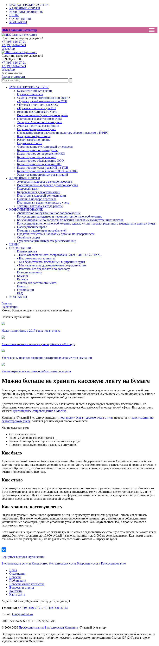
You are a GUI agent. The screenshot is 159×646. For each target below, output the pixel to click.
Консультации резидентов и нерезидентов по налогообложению (59, 216)
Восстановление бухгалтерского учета (42, 115)
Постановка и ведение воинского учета (43, 202)
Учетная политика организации (38, 125)
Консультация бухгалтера (33, 136)
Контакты (15, 591)
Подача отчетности (29, 143)
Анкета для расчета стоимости (37, 282)
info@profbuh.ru (22, 614)
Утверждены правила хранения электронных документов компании (47, 357)
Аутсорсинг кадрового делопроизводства (44, 181)
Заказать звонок (12, 73)
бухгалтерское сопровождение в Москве (39, 411)
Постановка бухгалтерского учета (39, 118)
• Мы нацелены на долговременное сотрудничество (51, 265)
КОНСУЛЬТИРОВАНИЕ (26, 11)
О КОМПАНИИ (20, 18)
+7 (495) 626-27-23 (14, 45)
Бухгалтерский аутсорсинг (34, 90)
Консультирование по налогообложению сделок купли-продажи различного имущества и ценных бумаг (86, 223)
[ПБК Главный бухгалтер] (19, 34)
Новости (23, 286)
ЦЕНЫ (14, 15)
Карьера (22, 279)
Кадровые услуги (88, 563)
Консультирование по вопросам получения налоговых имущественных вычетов (70, 220)
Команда (23, 275)
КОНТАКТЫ (18, 22)
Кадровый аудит (28, 188)
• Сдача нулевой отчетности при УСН (42, 101)
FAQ (20, 293)
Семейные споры (28, 237)
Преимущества (27, 251)
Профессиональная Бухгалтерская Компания (48, 627)
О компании (17, 573)
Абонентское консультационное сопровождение (49, 213)
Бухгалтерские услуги (16, 563)
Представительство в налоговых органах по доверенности (56, 234)
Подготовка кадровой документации (41, 195)
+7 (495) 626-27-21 (14, 41)
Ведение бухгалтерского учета (37, 111)
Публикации (25, 289)
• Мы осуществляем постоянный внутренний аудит (51, 262)
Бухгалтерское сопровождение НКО (41, 153)
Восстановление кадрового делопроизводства (47, 185)
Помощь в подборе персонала (36, 199)
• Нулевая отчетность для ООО (37, 104)
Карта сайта (17, 594)
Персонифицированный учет (36, 129)
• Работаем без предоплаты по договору (43, 269)
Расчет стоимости (13, 76)
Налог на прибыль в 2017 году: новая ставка (31, 330)
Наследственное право (32, 227)
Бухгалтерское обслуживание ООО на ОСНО (47, 171)
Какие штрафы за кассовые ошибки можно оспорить (36, 371)
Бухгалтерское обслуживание (36, 157)
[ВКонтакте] (4, 549)
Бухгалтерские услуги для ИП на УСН (42, 167)
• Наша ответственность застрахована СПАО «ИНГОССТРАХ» (59, 255)
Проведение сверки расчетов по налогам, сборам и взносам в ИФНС (62, 132)
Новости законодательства (26, 584)
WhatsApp (8, 48)
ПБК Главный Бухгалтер (19, 30)
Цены (13, 570)
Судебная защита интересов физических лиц (46, 241)
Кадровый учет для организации (38, 192)
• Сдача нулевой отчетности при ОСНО (43, 97)
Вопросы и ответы (21, 587)
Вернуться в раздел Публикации (23, 556)
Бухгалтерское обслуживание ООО (40, 160)
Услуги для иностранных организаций (42, 174)
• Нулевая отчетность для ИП (36, 108)
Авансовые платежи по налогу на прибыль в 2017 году (38, 344)
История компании (29, 272)
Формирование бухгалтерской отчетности (45, 146)
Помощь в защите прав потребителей (42, 230)
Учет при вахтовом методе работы (40, 206)
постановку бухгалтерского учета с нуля (86, 417)
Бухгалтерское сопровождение (37, 150)
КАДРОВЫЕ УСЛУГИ (24, 8)
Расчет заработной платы (33, 139)
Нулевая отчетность (30, 94)
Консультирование (113, 563)
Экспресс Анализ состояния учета (39, 122)
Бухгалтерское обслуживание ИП (39, 164)
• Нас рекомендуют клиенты (36, 258)
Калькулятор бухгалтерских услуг (54, 563)
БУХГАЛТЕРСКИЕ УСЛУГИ (29, 4)
